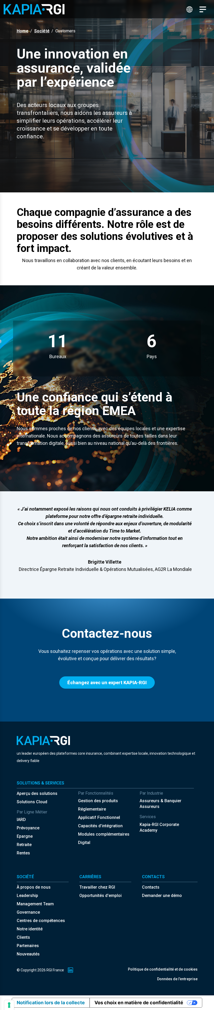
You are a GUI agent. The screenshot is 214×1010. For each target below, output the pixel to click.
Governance (28, 912)
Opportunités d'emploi (100, 895)
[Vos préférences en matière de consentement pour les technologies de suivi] (9, 1005)
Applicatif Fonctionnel (99, 817)
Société (42, 30)
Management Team (35, 903)
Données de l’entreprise (177, 979)
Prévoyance (28, 827)
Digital (84, 842)
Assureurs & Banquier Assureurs (160, 803)
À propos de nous (34, 887)
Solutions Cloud (32, 801)
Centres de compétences (41, 920)
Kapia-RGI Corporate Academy (159, 827)
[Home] (34, 9)
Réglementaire (92, 809)
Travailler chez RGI (97, 887)
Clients (23, 937)
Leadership (27, 895)
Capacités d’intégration (100, 825)
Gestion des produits (98, 800)
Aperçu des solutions (37, 793)
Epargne (25, 836)
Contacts (150, 887)
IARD (21, 819)
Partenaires (28, 945)
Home (22, 30)
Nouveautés (28, 954)
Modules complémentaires (103, 834)
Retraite (24, 844)
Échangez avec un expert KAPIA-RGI (107, 682)
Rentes (23, 852)
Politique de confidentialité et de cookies (163, 969)
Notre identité (30, 928)
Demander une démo (162, 895)
